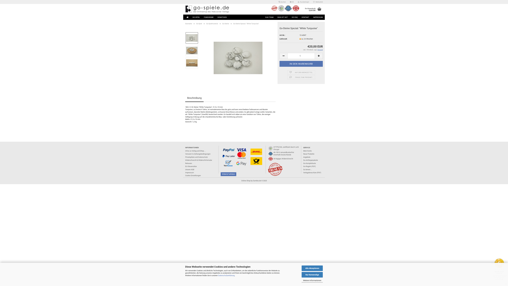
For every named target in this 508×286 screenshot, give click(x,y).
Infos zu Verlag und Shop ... (195, 151)
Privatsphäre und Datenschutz (196, 157)
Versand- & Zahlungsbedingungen (197, 154)
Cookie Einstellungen (193, 175)
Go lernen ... (307, 170)
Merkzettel (319, 2)
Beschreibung (194, 98)
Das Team (269, 17)
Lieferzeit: (283, 39)
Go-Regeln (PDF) (309, 166)
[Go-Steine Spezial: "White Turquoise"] (238, 57)
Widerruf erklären (228, 174)
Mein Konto (307, 151)
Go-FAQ (295, 17)
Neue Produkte (308, 154)
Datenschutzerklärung (226, 275)
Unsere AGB (189, 170)
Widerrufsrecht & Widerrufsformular (198, 160)
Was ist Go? (282, 17)
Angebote (306, 157)
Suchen (283, 2)
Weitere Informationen (312, 280)
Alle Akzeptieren (312, 268)
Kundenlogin (304, 2)
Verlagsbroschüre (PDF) (312, 173)
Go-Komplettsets (309, 163)
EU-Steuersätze (191, 166)
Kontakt (305, 17)
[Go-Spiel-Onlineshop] (218, 9)
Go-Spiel (196, 17)
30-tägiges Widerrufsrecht (283, 159)
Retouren (188, 163)
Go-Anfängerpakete (310, 160)
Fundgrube (209, 17)
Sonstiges (222, 17)
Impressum (318, 17)
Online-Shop (245, 181)
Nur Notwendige (312, 275)
